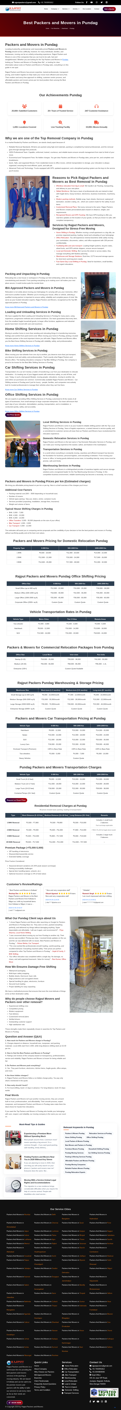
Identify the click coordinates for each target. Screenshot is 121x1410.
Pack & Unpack (71, 1387)
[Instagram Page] (102, 1401)
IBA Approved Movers (42, 1375)
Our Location (87, 9)
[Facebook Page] (90, 1401)
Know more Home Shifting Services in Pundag (22, 346)
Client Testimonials (41, 1381)
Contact (96, 9)
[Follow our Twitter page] (102, 2)
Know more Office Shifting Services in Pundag (22, 411)
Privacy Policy (39, 1387)
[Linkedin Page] (106, 1401)
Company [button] (54, 9)
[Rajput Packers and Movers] (104, 1393)
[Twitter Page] (94, 1401)
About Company (40, 1369)
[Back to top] (115, 1407)
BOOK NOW (16, 1403)
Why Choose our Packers (44, 1372)
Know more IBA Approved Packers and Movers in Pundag (26, 307)
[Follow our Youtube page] (92, 2)
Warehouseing (70, 1378)
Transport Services (71, 1393)
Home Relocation (71, 1366)
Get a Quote (109, 9)
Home (46, 9)
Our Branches (55, 28)
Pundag (65, 59)
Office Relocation (70, 1369)
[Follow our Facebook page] (86, 2)
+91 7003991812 (46, 2)
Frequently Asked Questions (45, 1384)
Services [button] (65, 9)
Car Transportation (72, 1372)
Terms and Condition (42, 1390)
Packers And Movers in (18, 1214)
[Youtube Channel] (98, 1401)
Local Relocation (70, 1381)
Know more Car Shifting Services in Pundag (21, 389)
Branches (38, 1378)
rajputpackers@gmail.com (102, 1366)
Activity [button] (75, 9)
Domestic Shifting (71, 1390)
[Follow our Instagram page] (96, 2)
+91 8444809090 (98, 1372)
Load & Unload (70, 1384)
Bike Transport (70, 1375)
